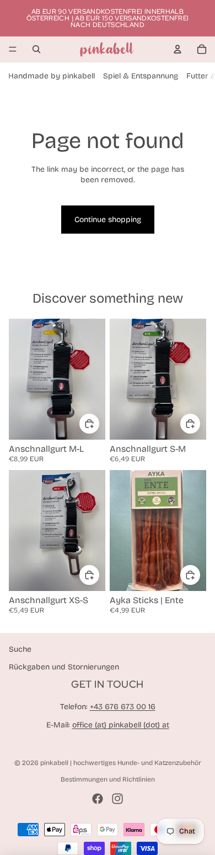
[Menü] (12, 49)
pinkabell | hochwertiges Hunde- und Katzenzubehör (120, 763)
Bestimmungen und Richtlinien (108, 779)
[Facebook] (97, 798)
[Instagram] (117, 798)
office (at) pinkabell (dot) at (120, 725)
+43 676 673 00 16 (122, 706)
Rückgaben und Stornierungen (64, 667)
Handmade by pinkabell (51, 76)
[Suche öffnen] (36, 49)
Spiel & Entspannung (140, 76)
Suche (20, 649)
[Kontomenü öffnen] (177, 49)
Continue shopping (107, 219)
